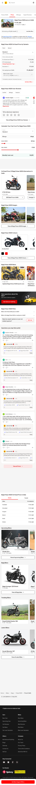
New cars (5, 718)
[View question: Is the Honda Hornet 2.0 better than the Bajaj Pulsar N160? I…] (18, 451)
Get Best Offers (28, 82)
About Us (20, 739)
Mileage (18, 15)
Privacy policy (21, 745)
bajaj (12, 693)
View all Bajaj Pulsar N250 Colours (17, 258)
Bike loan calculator (23, 730)
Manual (9, 48)
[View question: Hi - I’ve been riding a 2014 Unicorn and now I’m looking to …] (18, 343)
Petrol (3, 48)
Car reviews (6, 724)
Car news (5, 727)
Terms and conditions (24, 748)
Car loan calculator (8, 730)
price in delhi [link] (27, 693)
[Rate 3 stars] (11, 115)
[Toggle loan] (31, 74)
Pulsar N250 (4, 15)
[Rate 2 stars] (7, 115)
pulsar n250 (19, 693)
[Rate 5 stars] (18, 115)
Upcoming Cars (7, 721)
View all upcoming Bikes (17, 557)
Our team (20, 742)
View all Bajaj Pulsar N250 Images (17, 226)
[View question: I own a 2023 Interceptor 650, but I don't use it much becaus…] (18, 425)
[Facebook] (12, 762)
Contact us (5, 748)
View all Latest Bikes (17, 657)
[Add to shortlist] (12, 21)
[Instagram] (8, 762)
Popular (26, 498)
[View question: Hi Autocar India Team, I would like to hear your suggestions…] (18, 370)
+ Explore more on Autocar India (11, 708)
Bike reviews (21, 724)
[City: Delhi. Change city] (33, 3)
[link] (14, 540)
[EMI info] (17, 31)
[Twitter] (17, 762)
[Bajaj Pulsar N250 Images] (13, 215)
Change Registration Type (8, 64)
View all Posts (17, 466)
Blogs (4, 742)
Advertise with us (22, 751)
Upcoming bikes (22, 721)
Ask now (30, 320)
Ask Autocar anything (8, 739)
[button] (13, 182)
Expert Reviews (28, 15)
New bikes (20, 718)
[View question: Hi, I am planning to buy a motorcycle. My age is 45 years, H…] (18, 397)
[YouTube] (4, 762)
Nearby (9, 497)
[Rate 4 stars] (15, 115)
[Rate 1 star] (4, 115)
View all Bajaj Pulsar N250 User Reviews (17, 120)
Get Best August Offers (18, 782)
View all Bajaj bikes (17, 592)
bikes (7, 693)
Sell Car (5, 751)
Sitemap (5, 745)
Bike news (20, 727)
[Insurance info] (8, 66)
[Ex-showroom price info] (13, 59)
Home (2, 693)
